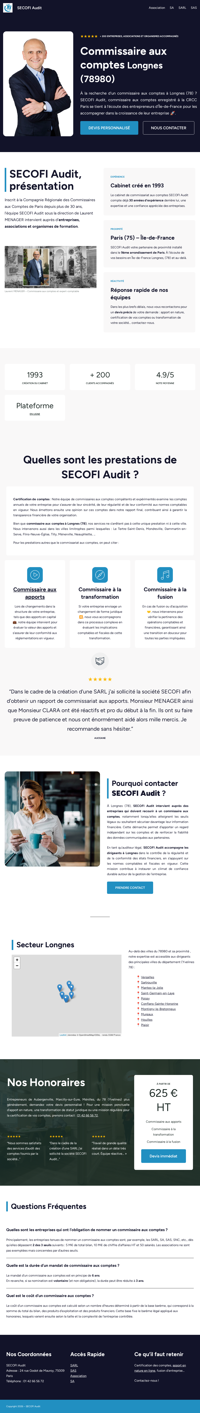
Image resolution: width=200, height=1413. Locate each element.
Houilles (146, 1020)
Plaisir (145, 1025)
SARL (74, 1365)
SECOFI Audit (29, 7)
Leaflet (63, 1034)
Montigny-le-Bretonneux (158, 1009)
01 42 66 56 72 (87, 1115)
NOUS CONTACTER (168, 128)
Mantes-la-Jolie (152, 988)
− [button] (17, 965)
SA (72, 1381)
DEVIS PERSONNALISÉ (109, 128)
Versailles (147, 977)
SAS (73, 1370)
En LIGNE (35, 414)
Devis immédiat (163, 1156)
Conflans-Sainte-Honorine (159, 1004)
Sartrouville (149, 982)
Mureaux (147, 1014)
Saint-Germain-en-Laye (157, 993)
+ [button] (17, 959)
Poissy (145, 998)
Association (78, 1376)
